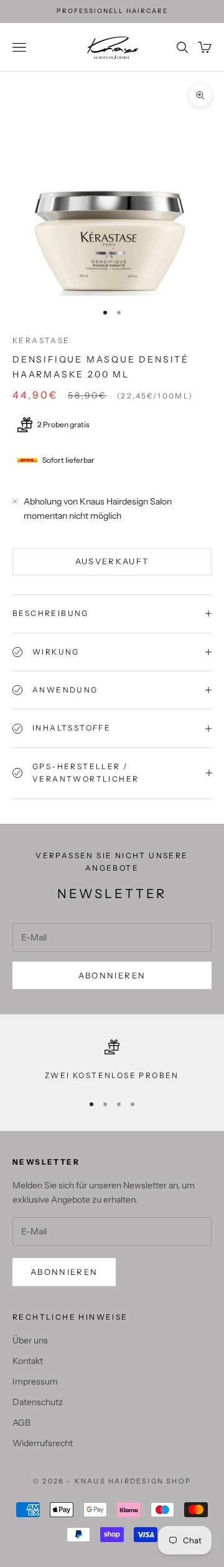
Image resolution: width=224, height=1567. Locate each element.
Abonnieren (112, 975)
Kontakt (27, 1360)
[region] (112, 1060)
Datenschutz (37, 1402)
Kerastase (41, 340)
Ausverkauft (112, 561)
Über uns (30, 1340)
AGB (21, 1422)
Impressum (35, 1381)
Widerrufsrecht (42, 1443)
